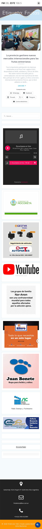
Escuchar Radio (21, 447)
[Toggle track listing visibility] (34, 157)
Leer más (21, 86)
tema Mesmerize (21, 526)
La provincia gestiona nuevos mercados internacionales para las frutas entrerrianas (21, 58)
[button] (35, 163)
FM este (12, 3)
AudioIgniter (24, 182)
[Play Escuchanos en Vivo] (7, 148)
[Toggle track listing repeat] (6, 157)
